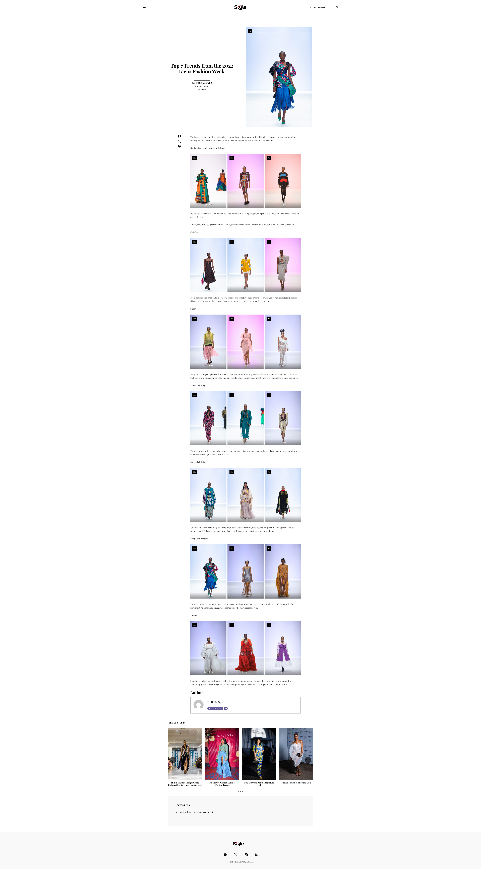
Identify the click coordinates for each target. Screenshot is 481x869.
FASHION (202, 89)
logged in (191, 812)
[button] (239, 791)
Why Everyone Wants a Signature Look (222, 783)
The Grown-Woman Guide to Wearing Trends (185, 783)
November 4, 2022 (203, 86)
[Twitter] (235, 853)
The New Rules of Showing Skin (259, 782)
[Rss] (256, 853)
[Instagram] (246, 853)
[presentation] (173, 760)
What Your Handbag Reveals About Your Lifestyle (296, 783)
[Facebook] (225, 853)
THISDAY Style (204, 83)
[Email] (226, 708)
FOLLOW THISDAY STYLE (319, 7)
